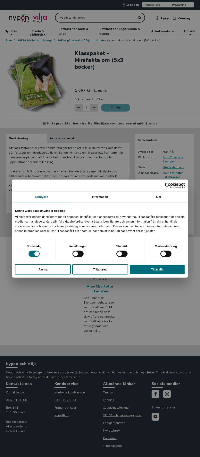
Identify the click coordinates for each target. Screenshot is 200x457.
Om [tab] (158, 196)
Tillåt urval (100, 269)
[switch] (78, 254)
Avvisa (42, 269)
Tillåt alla (157, 269)
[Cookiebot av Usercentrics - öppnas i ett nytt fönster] (168, 185)
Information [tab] (100, 196)
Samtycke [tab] (41, 196)
